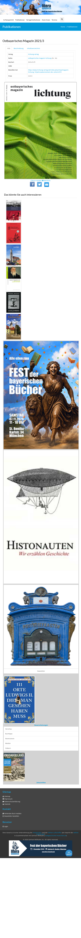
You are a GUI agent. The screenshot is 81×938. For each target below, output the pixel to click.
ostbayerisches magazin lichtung (39, 58)
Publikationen (20, 20)
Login (6, 891)
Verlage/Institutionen (33, 20)
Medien (8, 794)
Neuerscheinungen (41, 776)
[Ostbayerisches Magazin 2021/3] (46, 184)
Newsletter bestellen (11, 881)
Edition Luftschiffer (54, 897)
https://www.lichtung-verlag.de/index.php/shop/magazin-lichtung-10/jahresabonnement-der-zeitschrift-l (48, 71)
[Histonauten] (41, 395)
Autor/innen (46, 20)
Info (8, 48)
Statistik (7, 869)
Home (63, 27)
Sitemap (7, 861)
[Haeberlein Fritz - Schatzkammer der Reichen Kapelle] (40, 302)
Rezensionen (9, 789)
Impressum (8, 864)
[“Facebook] (32, 184)
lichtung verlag (33, 54)
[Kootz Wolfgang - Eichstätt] (40, 326)
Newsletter (41, 671)
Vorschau (8, 780)
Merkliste (46, 181)
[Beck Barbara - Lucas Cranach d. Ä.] (40, 278)
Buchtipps (8, 784)
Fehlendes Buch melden (12, 878)
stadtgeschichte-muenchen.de (55, 900)
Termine (54, 20)
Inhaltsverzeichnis (33, 48)
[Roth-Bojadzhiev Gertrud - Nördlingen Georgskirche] (40, 255)
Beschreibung (19, 48)
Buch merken (37, 181)
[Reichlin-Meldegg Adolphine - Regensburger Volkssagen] (40, 233)
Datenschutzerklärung (12, 866)
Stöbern (8, 799)
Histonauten (37, 897)
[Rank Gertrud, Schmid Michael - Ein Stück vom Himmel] (40, 211)
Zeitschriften (41, 847)
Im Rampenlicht (8, 20)
